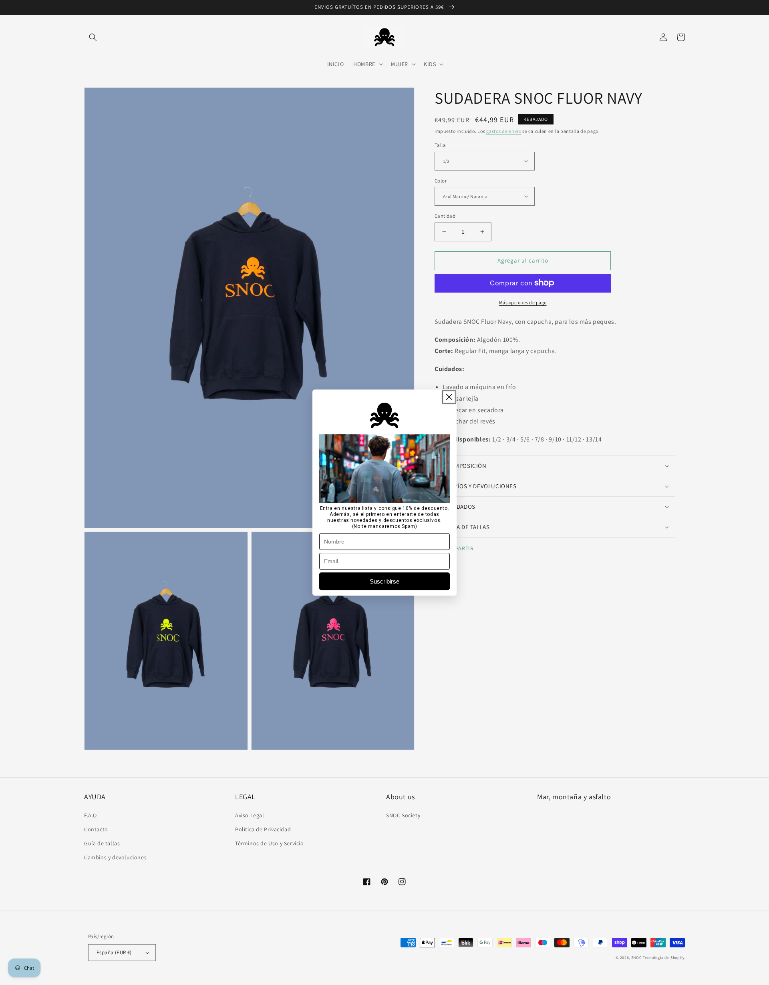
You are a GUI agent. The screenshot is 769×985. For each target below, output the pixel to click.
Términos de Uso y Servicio (269, 843)
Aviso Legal (249, 815)
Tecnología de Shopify (664, 957)
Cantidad (445, 216)
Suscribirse (384, 581)
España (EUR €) (114, 952)
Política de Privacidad (263, 829)
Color (441, 180)
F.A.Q (90, 815)
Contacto (96, 829)
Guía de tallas (102, 843)
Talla (440, 145)
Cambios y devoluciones (115, 857)
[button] (93, 37)
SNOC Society (403, 815)
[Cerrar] (449, 397)
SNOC (636, 957)
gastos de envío (503, 131)
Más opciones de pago (523, 302)
